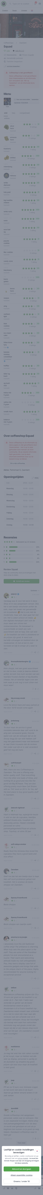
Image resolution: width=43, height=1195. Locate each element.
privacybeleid (23, 1158)
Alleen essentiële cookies (21, 1175)
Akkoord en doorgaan (21, 1169)
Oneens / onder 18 (22, 1181)
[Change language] (37, 1151)
